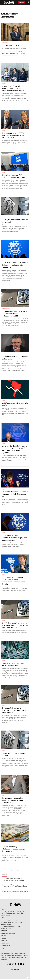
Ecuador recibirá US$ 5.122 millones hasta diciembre (15, 358)
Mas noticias (15, 870)
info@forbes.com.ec (5, 915)
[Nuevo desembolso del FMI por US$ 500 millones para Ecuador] (15, 161)
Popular (4, 875)
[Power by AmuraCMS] (15, 969)
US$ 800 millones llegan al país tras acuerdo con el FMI (13, 665)
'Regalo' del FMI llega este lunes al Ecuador (14, 755)
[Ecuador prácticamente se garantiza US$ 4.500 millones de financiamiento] (15, 694)
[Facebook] (7, 964)
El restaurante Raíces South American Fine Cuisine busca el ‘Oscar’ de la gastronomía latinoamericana (14, 879)
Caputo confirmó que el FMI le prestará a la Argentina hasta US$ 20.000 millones (14, 135)
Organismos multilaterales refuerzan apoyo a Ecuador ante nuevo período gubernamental (13, 89)
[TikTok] (23, 964)
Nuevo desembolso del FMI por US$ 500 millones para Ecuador (13, 176)
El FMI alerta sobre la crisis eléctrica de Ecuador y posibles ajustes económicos (15, 265)
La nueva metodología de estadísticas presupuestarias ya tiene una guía (13, 849)
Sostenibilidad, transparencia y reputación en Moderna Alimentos (15, 885)
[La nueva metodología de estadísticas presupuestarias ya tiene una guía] (15, 833)
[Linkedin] (18, 964)
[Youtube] (15, 964)
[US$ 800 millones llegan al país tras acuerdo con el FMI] (15, 650)
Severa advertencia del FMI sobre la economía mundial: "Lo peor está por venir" (15, 494)
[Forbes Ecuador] (9, 2)
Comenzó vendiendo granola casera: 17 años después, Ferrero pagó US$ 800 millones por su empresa (16, 892)
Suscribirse (21, 2)
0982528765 (4, 940)
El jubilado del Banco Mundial (13, 45)
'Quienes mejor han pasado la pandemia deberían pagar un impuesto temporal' (12, 800)
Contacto (3, 955)
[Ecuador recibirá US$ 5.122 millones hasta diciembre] (15, 343)
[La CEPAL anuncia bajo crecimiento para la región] (15, 389)
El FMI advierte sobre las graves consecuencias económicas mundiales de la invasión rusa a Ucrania (13, 581)
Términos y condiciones (7, 953)
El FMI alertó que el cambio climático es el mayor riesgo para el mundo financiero (15, 538)
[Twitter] (10, 964)
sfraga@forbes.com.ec (6, 928)
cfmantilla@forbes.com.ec (17, 920)
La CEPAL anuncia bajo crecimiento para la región (15, 404)
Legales (16, 953)
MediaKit (21, 953)
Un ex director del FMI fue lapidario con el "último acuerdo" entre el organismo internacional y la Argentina (15, 449)
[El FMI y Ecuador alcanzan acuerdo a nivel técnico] (15, 206)
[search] (28, 2)
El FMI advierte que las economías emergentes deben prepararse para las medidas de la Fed (15, 625)
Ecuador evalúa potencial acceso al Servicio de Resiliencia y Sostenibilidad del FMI (15, 314)
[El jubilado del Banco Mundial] (15, 32)
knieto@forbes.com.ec (6, 924)
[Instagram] (13, 964)
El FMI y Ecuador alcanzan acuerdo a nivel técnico (15, 221)
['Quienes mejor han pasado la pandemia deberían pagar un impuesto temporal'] (15, 784)
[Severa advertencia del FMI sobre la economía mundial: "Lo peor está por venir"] (15, 478)
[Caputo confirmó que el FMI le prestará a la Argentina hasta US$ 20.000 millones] (15, 119)
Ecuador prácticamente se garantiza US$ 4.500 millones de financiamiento (14, 710)
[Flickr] (21, 964)
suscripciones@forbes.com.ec (8, 933)
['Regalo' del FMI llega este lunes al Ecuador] (15, 740)
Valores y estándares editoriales (14, 955)
